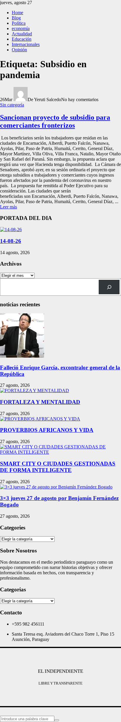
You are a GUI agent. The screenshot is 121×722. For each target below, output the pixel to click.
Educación (21, 39)
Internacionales (26, 44)
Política (19, 23)
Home (17, 12)
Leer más (8, 206)
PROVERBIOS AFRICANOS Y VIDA (46, 430)
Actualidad (22, 33)
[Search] (109, 287)
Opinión (19, 49)
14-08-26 (10, 241)
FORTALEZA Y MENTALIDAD (40, 402)
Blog (16, 17)
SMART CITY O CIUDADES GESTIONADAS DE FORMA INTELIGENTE (57, 466)
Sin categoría (12, 104)
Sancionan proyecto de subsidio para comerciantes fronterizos (55, 121)
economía (21, 28)
